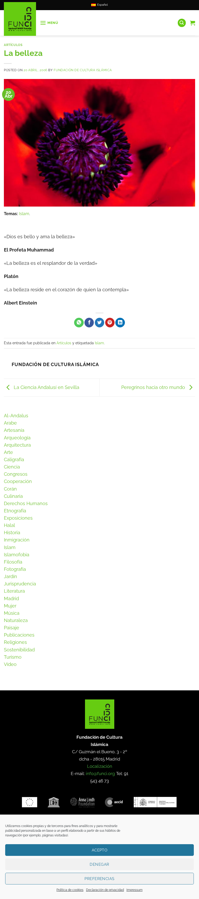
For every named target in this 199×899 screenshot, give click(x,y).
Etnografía (15, 510)
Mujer (10, 606)
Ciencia (12, 467)
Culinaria (13, 496)
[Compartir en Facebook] (89, 322)
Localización (99, 766)
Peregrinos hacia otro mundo (153, 387)
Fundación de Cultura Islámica (83, 70)
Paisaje (11, 627)
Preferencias (99, 878)
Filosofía (13, 562)
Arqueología (17, 437)
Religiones (15, 642)
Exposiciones (18, 518)
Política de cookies (69, 890)
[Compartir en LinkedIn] (120, 322)
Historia (12, 532)
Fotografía (15, 569)
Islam (24, 213)
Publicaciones (19, 635)
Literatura (14, 591)
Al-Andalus (16, 415)
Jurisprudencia (20, 583)
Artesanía (14, 430)
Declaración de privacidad (105, 890)
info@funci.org (100, 773)
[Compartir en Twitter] (99, 322)
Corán (10, 489)
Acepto (100, 850)
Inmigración (17, 540)
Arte (8, 452)
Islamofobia (16, 554)
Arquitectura (17, 445)
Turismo (13, 657)
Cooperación (18, 481)
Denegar (99, 864)
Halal (9, 525)
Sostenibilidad (19, 649)
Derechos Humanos (26, 503)
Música (11, 613)
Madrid (11, 598)
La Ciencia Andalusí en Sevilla (45, 387)
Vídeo (10, 664)
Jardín (10, 576)
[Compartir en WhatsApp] (78, 322)
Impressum (134, 890)
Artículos (13, 45)
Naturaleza (16, 620)
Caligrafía (14, 459)
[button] (49, 23)
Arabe (10, 423)
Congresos (15, 474)
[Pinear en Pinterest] (110, 322)
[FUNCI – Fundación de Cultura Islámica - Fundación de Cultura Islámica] (20, 19)
